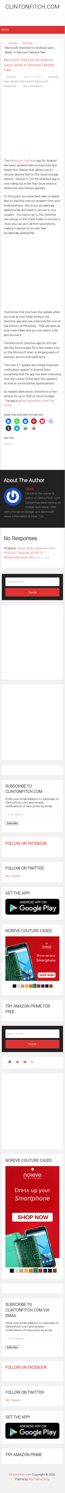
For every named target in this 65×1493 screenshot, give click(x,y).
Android (27, 43)
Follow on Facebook (26, 843)
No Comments (33, 86)
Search (32, 592)
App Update (11, 81)
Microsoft (27, 81)
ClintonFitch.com (32, 6)
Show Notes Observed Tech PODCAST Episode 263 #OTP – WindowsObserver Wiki (29, 552)
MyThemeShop (39, 1479)
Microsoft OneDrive (23, 160)
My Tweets (13, 876)
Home (13, 43)
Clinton (11, 77)
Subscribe (12, 823)
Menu (5, 29)
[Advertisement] (33, 18)
